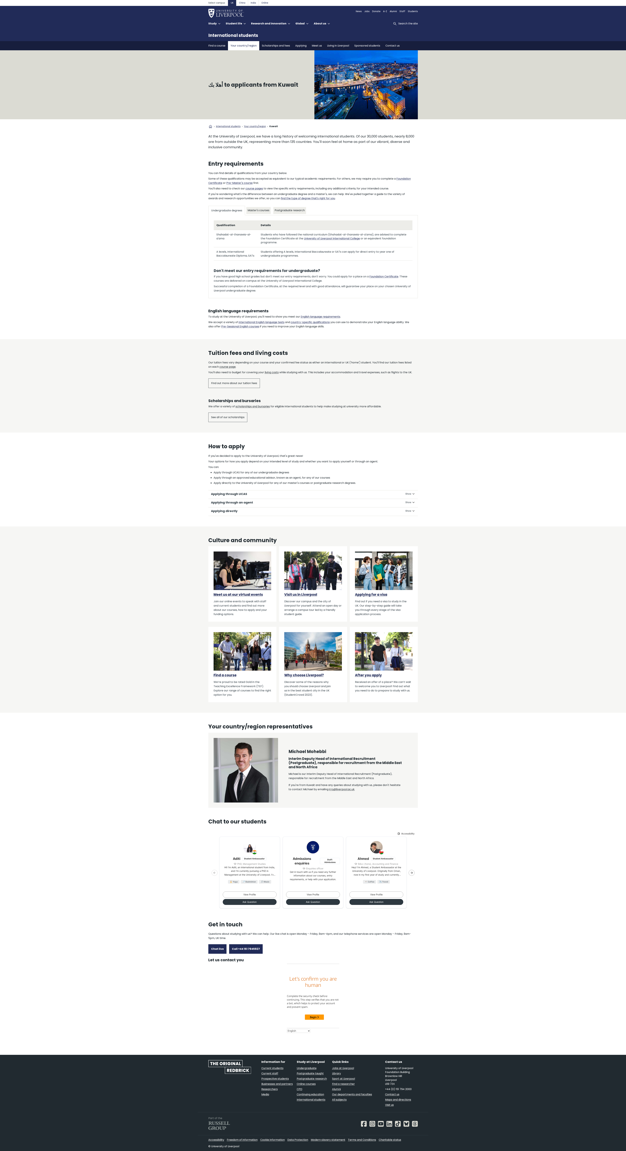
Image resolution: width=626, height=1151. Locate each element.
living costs (272, 372)
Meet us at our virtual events (238, 594)
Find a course (216, 46)
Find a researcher (343, 1084)
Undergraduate (307, 1068)
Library (336, 1073)
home (210, 126)
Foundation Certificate (383, 276)
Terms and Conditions (362, 1140)
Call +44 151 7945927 (246, 949)
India (253, 2)
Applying (301, 46)
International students (233, 35)
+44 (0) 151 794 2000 (398, 1089)
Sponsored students (367, 46)
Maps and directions (398, 1100)
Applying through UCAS (229, 494)
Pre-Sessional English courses (240, 326)
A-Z (385, 11)
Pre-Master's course (239, 183)
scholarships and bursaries (253, 406)
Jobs (367, 11)
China (242, 2)
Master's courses (258, 210)
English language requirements (320, 317)
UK (232, 2)
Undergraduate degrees (226, 210)
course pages (254, 188)
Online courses (306, 1084)
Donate (376, 11)
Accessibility (216, 1140)
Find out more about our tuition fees (234, 383)
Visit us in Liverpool (300, 594)
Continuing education (310, 1094)
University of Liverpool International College (332, 238)
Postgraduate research (290, 210)
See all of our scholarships (228, 417)
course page (227, 367)
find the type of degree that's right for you (308, 198)
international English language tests (261, 322)
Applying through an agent (232, 502)
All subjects (339, 1100)
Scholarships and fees (276, 46)
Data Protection (297, 1140)
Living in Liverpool (338, 46)
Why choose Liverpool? (304, 675)
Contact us (392, 46)
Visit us (389, 1105)
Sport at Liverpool (343, 1079)
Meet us (317, 46)
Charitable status (390, 1140)
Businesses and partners (277, 1084)
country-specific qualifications (310, 322)
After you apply (368, 675)
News (359, 11)
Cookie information (272, 1140)
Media (265, 1094)
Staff (402, 11)
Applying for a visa (371, 594)
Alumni (393, 11)
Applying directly (224, 511)
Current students (272, 1068)
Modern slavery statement (328, 1140)
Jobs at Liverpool (343, 1068)
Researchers (269, 1089)
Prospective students (275, 1079)
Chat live (217, 949)
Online (264, 2)
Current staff (269, 1073)
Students (413, 11)
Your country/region (244, 46)
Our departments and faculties (352, 1094)
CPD (299, 1089)
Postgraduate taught (310, 1073)
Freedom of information (242, 1140)
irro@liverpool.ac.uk (341, 789)
